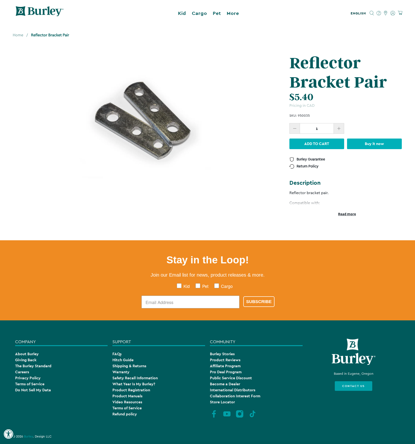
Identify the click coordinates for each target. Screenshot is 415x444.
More (233, 13)
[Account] (392, 13)
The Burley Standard (33, 365)
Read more (347, 214)
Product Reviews (225, 359)
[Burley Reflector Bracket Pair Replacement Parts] (145, 119)
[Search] (371, 13)
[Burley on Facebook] (214, 417)
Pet (217, 13)
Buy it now (374, 143)
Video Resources (127, 402)
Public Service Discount (231, 378)
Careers (22, 371)
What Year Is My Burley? (133, 384)
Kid (182, 13)
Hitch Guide (123, 359)
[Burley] (40, 13)
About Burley (27, 353)
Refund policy (124, 414)
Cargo (199, 13)
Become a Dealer (225, 384)
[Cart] (400, 13)
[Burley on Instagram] (240, 417)
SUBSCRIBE (259, 301)
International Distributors (232, 390)
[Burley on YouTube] (227, 417)
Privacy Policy (28, 378)
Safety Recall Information (135, 378)
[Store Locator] (385, 13)
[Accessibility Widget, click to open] (8, 434)
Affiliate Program (225, 365)
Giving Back (26, 359)
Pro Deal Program (226, 371)
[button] (359, 13)
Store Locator (222, 402)
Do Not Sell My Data (33, 390)
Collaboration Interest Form (235, 396)
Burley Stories (222, 353)
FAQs (117, 353)
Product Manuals (127, 396)
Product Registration (131, 390)
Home (18, 35)
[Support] (378, 13)
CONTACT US (353, 386)
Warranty (120, 371)
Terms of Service (29, 384)
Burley (28, 436)
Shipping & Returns (129, 365)
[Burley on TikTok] (253, 417)
